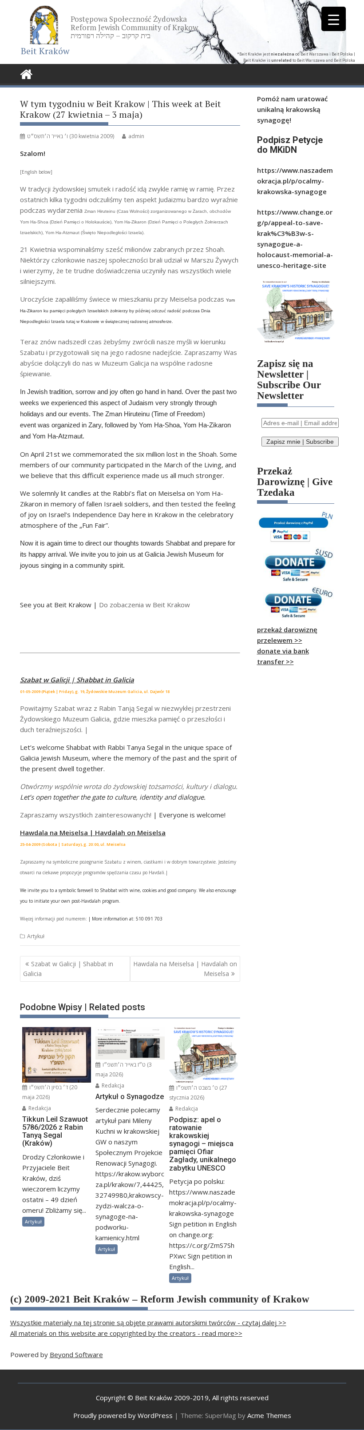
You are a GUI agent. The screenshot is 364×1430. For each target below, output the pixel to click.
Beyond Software (76, 1354)
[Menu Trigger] (333, 19)
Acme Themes (269, 1415)
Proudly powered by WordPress (123, 1415)
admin (136, 136)
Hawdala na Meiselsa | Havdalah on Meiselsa (185, 969)
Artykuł (35, 936)
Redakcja (39, 1108)
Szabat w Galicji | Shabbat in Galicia (68, 969)
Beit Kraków (45, 51)
